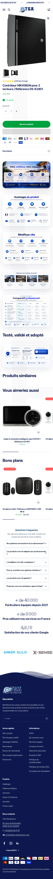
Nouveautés (7, 746)
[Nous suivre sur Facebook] (4, 843)
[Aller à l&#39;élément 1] (6, 73)
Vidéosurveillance (10, 788)
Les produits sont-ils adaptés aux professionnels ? (26, 552)
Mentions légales (36, 742)
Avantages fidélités (10, 742)
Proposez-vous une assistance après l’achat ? (25, 586)
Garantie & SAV (35, 755)
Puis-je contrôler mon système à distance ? (24, 570)
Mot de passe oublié (11, 738)
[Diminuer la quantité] (6, 111)
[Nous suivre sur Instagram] (11, 843)
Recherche (7, 759)
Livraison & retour (36, 746)
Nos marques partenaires (13, 755)
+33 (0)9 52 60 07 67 (12, 830)
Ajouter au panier (26, 124)
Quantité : (6, 106)
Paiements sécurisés (37, 751)
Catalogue (7, 784)
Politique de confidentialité (35, 760)
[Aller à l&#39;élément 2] (14, 73)
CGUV (31, 733)
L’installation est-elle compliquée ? (21, 562)
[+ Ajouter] (38, 432)
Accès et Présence (10, 797)
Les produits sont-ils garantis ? (19, 578)
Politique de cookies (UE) (39, 767)
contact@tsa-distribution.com (17, 835)
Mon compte (7, 733)
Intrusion (6, 793)
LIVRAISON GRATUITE (35, 3)
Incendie (6, 801)
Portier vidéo (8, 806)
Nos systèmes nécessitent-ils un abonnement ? (26, 543)
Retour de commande (11, 751)
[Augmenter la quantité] (16, 111)
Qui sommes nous (36, 738)
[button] (26, 131)
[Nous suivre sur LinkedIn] (17, 843)
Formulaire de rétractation (39, 771)
